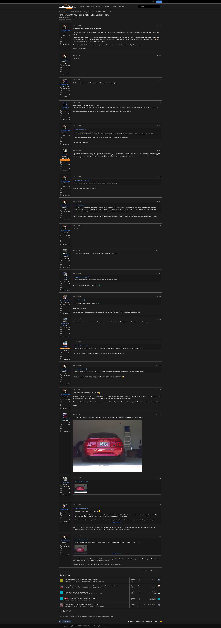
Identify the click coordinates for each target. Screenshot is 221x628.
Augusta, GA (67, 431)
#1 (160, 25)
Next (68, 20)
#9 (160, 226)
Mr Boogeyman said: (80, 508)
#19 (160, 505)
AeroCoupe (67, 606)
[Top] (159, 621)
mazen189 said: (79, 300)
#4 (160, 103)
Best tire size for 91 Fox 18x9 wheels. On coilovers (81, 580)
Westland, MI (66, 170)
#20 (160, 536)
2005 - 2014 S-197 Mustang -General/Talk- (92, 594)
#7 (160, 176)
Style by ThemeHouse (100, 626)
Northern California (68, 44)
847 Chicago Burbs (68, 336)
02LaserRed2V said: (80, 481)
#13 (160, 319)
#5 (160, 125)
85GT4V (154, 587)
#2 (160, 55)
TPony (154, 593)
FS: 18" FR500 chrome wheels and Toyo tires (83, 598)
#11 (160, 273)
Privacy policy (149, 621)
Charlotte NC (66, 267)
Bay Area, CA (66, 119)
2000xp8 (66, 587)
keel (155, 606)
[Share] (158, 26)
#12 (160, 296)
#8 (160, 201)
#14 (160, 342)
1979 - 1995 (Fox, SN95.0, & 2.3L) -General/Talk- (91, 581)
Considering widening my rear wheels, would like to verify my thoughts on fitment (91, 586)
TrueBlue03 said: (79, 129)
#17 (160, 414)
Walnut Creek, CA (67, 495)
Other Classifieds (85, 600)
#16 (160, 390)
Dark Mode (67, 621)
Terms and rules (140, 621)
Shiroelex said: (79, 205)
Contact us (131, 621)
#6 (160, 150)
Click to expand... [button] (117, 522)
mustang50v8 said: (80, 345)
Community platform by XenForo (76, 626)
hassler (66, 581)
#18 (160, 478)
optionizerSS (67, 594)
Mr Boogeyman (64, 17)
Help (156, 621)
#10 (160, 250)
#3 (160, 80)
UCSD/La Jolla (66, 97)
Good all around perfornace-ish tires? (76, 592)
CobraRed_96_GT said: (81, 180)
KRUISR (154, 581)
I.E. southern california (69, 290)
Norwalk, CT (67, 359)
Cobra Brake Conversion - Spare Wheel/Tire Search (81, 604)
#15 (160, 365)
